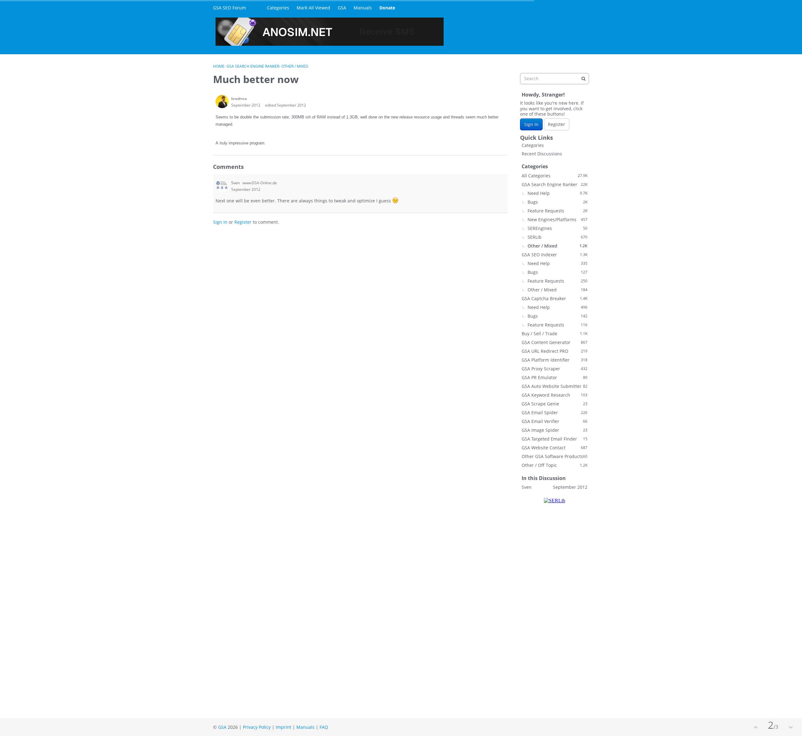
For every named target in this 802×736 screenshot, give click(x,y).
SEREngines (557, 228)
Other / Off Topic (554, 465)
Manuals (363, 8)
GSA (342, 8)
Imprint (283, 727)
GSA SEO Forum (229, 8)
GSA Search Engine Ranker (554, 184)
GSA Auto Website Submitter (554, 386)
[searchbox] (554, 78)
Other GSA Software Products (554, 456)
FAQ (324, 727)
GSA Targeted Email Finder (554, 439)
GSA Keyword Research (554, 395)
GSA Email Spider (554, 412)
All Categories (554, 176)
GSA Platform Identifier (554, 360)
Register (243, 222)
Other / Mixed (557, 246)
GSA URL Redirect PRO (554, 351)
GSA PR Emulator (554, 377)
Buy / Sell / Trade (554, 334)
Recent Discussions (542, 154)
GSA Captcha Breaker (554, 298)
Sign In (220, 222)
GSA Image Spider (554, 430)
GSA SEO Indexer (554, 255)
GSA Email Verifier (554, 421)
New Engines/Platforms (557, 219)
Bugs (557, 202)
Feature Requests (557, 211)
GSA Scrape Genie (554, 404)
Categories (278, 8)
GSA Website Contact (554, 448)
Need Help (557, 193)
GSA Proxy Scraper (554, 369)
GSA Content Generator (554, 342)
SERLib (557, 237)
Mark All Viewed (313, 8)
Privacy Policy (257, 727)
